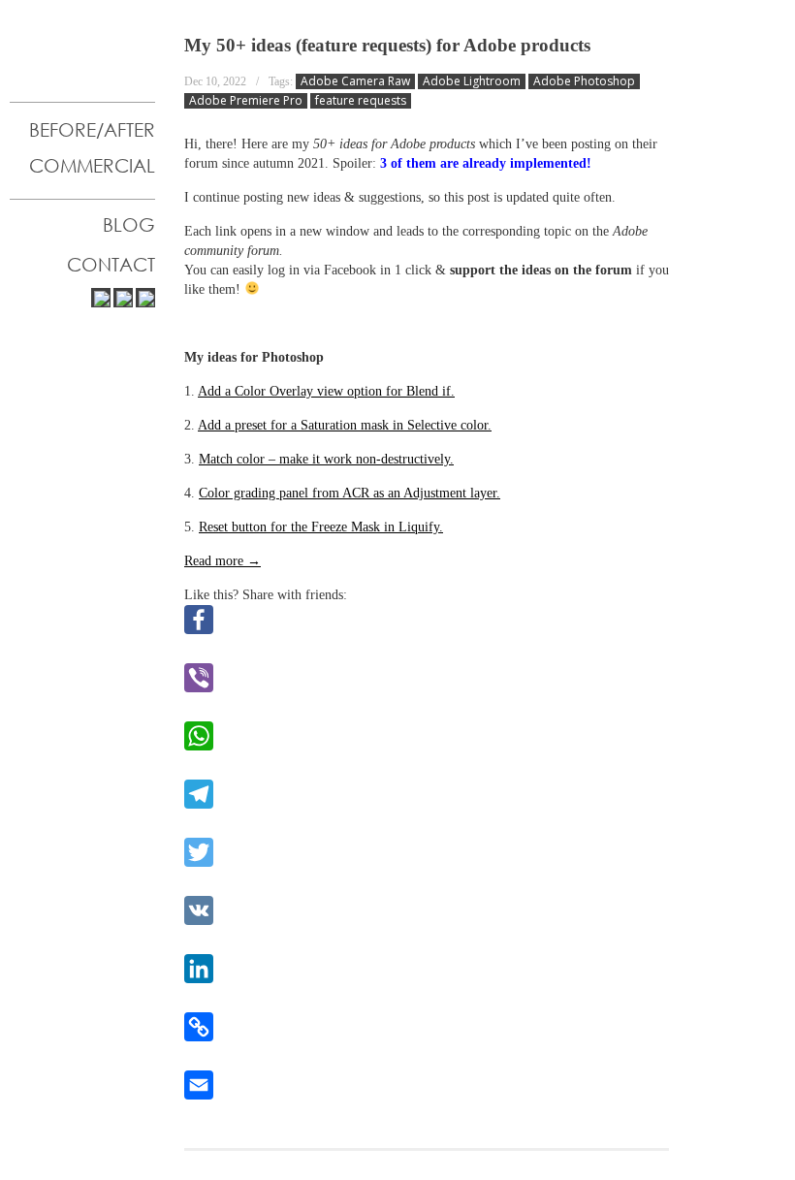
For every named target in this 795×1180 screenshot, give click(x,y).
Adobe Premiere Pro (245, 101)
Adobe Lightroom (472, 81)
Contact (111, 264)
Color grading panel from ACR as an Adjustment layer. (349, 493)
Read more (222, 561)
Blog (129, 224)
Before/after (92, 129)
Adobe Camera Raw (355, 81)
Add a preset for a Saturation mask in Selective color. (345, 425)
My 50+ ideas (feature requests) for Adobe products (387, 45)
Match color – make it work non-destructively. (326, 459)
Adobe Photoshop (584, 81)
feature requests (360, 101)
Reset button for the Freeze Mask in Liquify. (321, 527)
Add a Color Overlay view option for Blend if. (326, 391)
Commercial (92, 165)
